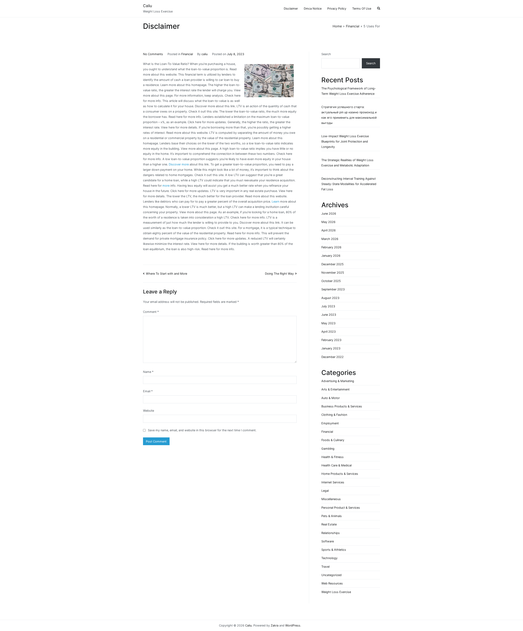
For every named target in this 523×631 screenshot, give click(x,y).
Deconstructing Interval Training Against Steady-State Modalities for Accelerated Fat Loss (348, 184)
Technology (329, 558)
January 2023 (330, 348)
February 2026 (331, 247)
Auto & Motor (330, 398)
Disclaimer (291, 8)
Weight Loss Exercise (336, 592)
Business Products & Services (341, 406)
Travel (325, 566)
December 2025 (332, 264)
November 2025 (332, 272)
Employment (330, 423)
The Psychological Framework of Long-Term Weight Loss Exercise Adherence (348, 91)
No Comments (153, 54)
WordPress (292, 625)
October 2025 (331, 281)
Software (327, 541)
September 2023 (333, 289)
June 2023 (328, 314)
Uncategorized (331, 575)
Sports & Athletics (333, 549)
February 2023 (331, 340)
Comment (151, 311)
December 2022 (332, 357)
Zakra (274, 625)
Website (148, 410)
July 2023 (328, 306)
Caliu (147, 5)
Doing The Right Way (279, 273)
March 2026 (329, 239)
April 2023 (328, 331)
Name (148, 371)
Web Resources (332, 583)
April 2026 (328, 230)
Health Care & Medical (336, 465)
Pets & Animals (331, 516)
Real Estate (329, 524)
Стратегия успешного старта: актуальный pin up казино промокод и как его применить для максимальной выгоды (349, 115)
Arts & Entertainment (335, 389)
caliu (204, 54)
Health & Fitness (332, 457)
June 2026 (328, 213)
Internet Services (332, 482)
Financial (187, 54)
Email (148, 391)
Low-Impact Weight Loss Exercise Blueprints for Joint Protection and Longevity (345, 141)
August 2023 (330, 298)
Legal (325, 490)
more (166, 185)
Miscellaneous (331, 499)
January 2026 (330, 255)
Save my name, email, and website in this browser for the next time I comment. (202, 430)
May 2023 (328, 323)
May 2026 (328, 222)
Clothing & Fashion (334, 414)
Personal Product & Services (340, 507)
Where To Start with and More (166, 273)
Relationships (330, 533)
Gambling (327, 448)
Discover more (179, 164)
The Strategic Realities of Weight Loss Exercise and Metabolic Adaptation (347, 162)
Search (326, 54)
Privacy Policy (336, 8)
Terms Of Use (361, 8)
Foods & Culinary (332, 440)
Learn (275, 201)
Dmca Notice (313, 8)
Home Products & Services (339, 473)
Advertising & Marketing (337, 381)
